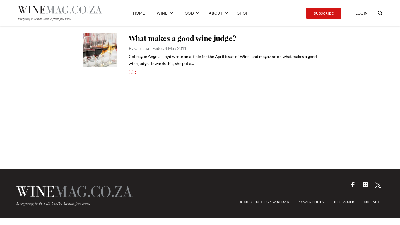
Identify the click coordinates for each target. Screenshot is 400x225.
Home (139, 13)
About (216, 13)
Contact (372, 202)
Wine (162, 13)
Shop (242, 13)
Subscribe (324, 13)
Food (188, 13)
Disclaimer (344, 202)
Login (361, 13)
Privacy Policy (311, 202)
